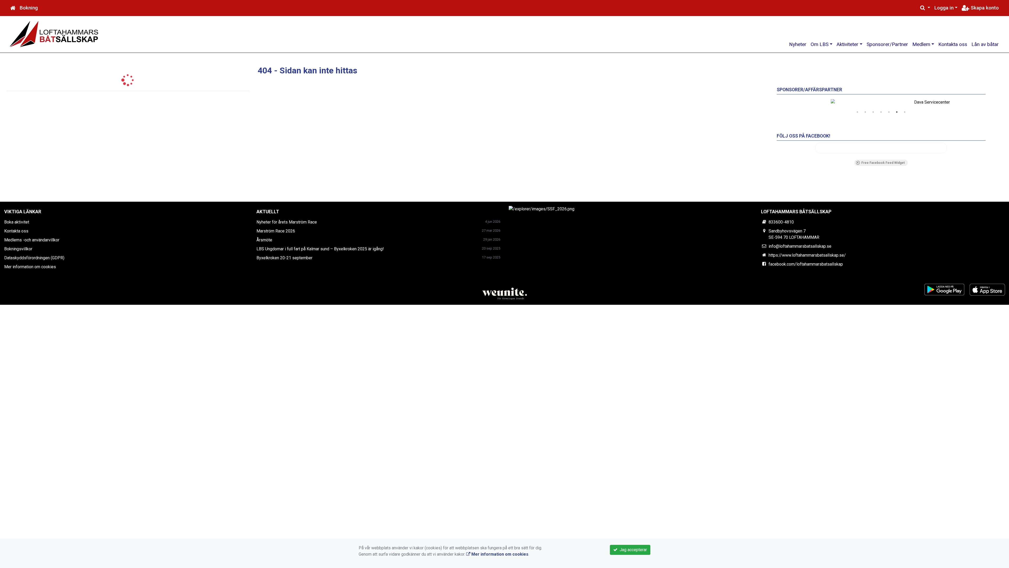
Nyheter (797, 44)
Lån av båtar (985, 44)
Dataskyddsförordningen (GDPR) (34, 257)
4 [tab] (881, 112)
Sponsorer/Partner (887, 44)
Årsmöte (264, 239)
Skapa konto (984, 8)
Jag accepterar (632, 549)
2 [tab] (865, 112)
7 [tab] (904, 112)
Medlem (921, 44)
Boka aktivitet (16, 222)
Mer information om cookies (30, 266)
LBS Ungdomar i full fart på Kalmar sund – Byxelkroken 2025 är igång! (320, 248)
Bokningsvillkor (18, 248)
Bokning (29, 8)
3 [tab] (873, 112)
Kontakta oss (952, 44)
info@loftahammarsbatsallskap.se (800, 246)
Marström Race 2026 (275, 231)
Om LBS (819, 44)
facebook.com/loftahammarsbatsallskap (806, 264)
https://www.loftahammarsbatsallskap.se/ (807, 255)
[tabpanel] (881, 102)
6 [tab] (896, 112)
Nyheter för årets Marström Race (286, 222)
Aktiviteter (847, 44)
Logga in (944, 8)
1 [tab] (857, 112)
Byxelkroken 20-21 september (284, 257)
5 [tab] (889, 112)
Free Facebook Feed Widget (883, 163)
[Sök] (925, 8)
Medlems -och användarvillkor (31, 239)
